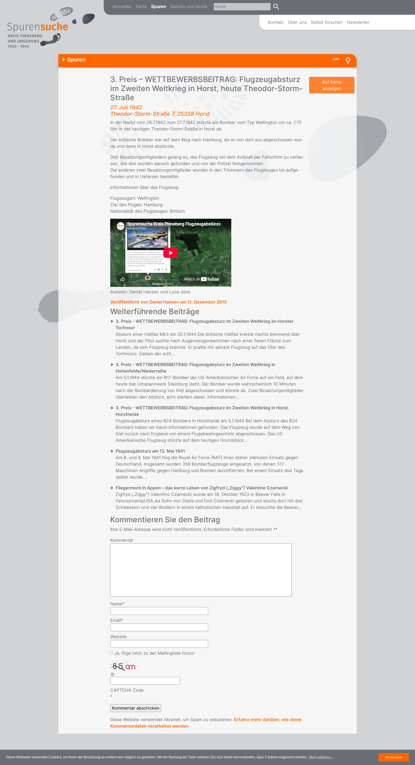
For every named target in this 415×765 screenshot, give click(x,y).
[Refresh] (112, 673)
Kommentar (121, 540)
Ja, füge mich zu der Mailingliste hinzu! (154, 653)
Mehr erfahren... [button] (321, 757)
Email (116, 620)
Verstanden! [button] (393, 757)
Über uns (297, 22)
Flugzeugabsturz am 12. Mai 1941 (150, 451)
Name (117, 603)
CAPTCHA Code (127, 690)
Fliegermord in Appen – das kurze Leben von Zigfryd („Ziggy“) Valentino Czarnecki (202, 487)
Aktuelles (121, 6)
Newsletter (358, 22)
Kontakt (276, 22)
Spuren (158, 6)
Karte (141, 6)
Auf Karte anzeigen (332, 85)
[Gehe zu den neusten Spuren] (337, 59)
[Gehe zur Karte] (347, 60)
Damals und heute (188, 6)
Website (118, 636)
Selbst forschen (327, 22)
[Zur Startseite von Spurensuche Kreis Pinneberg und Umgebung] (50, 28)
